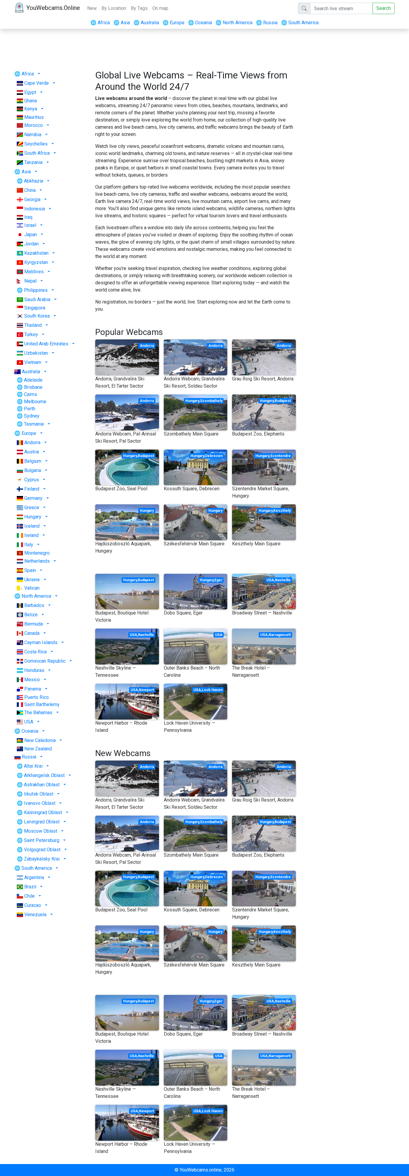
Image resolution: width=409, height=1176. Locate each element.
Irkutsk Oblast (38, 794)
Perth (29, 409)
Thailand (33, 325)
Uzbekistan (36, 353)
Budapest (283, 401)
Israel (30, 225)
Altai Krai (33, 766)
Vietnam (32, 362)
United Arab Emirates (46, 344)
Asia (121, 22)
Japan (30, 234)
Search (383, 8)
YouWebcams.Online (53, 7)
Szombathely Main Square (191, 434)
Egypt (30, 92)
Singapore (35, 308)
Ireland (31, 535)
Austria (31, 452)
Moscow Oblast (40, 831)
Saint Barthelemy (42, 704)
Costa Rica (35, 652)
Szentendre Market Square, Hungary (260, 492)
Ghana (30, 101)
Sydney (32, 416)
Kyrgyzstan (36, 262)
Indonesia (34, 209)
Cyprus (31, 479)
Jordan (31, 244)
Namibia (32, 134)
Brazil (30, 887)
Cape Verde (36, 83)
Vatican (32, 588)
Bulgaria (32, 470)
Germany (33, 498)
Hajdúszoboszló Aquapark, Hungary (123, 547)
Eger (218, 580)
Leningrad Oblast (42, 822)
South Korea (37, 316)
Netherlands (37, 561)
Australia (146, 22)
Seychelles (36, 144)
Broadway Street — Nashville (262, 613)
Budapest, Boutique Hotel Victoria (122, 616)
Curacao (32, 905)
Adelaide (33, 380)
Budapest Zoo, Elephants (258, 434)
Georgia (32, 199)
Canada (32, 633)
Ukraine (32, 579)
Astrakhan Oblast (42, 784)
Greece (31, 507)
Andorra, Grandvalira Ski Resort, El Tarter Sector (119, 382)
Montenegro (37, 553)
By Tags (139, 8)
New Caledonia (40, 740)
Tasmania (34, 424)
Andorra (32, 442)
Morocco (33, 125)
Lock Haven (212, 690)
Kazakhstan (36, 253)
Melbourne (35, 401)
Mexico (32, 679)
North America (234, 22)
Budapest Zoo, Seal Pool (121, 488)
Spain (30, 570)
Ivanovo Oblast (39, 803)
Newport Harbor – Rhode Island (121, 726)
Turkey (31, 334)
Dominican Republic (45, 661)
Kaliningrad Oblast (43, 812)
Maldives (34, 271)
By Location (114, 8)
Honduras (34, 670)
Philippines (36, 290)
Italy (28, 544)
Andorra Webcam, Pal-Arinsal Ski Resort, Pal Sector (125, 437)
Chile (29, 896)
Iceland (32, 526)
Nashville (283, 580)
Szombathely (211, 401)
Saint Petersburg (41, 840)
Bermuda (33, 624)
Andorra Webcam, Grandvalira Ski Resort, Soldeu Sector (194, 382)
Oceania (200, 22)
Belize (31, 614)
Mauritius (34, 117)
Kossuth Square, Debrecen (191, 488)
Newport (146, 690)
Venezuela (35, 914)
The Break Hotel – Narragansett (251, 671)
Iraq (28, 217)
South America (300, 22)
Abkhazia (33, 181)
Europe (173, 22)
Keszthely (282, 511)
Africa (100, 22)
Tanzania (33, 162)
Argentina (34, 877)
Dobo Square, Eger (183, 613)
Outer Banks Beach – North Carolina (192, 671)
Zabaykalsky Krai (42, 859)
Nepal (30, 281)
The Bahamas (38, 712)
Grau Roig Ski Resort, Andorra (262, 379)
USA (28, 722)
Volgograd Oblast (42, 849)
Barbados (34, 605)
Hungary (32, 517)
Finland (31, 489)
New (92, 8)
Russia (267, 22)
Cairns (30, 394)
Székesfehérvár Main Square (194, 544)
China (30, 190)
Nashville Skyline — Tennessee (115, 671)
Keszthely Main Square (256, 544)
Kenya (30, 109)
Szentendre (280, 456)
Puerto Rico (36, 697)
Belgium (32, 461)
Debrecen (213, 456)
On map (160, 8)
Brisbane (33, 387)
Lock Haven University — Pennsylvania (189, 726)
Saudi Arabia (37, 299)
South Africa (37, 153)
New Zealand (38, 749)
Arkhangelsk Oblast (44, 775)
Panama (32, 689)
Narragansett (280, 635)
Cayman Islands (40, 642)
